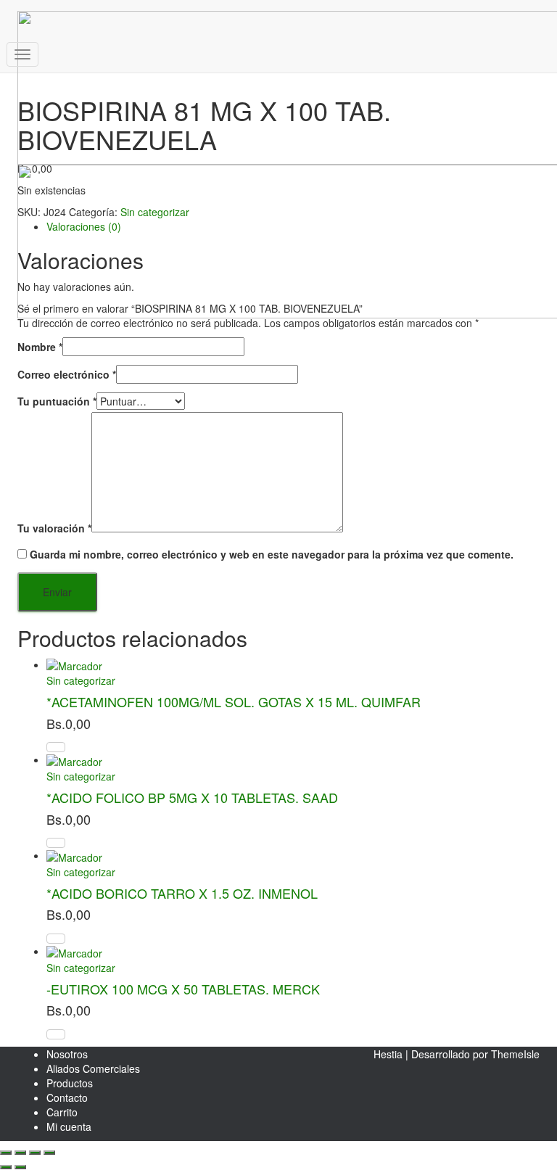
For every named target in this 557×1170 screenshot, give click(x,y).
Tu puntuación (56, 401)
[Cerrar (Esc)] (49, 1152)
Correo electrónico (66, 374)
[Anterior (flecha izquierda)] (6, 1167)
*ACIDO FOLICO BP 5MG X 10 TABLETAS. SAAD (192, 797)
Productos (69, 1083)
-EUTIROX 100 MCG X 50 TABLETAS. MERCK (183, 988)
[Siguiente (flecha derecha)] (20, 1167)
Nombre (39, 346)
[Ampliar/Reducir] (6, 1152)
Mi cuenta (68, 1126)
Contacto (67, 1097)
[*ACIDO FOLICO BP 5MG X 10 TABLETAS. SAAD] (74, 759)
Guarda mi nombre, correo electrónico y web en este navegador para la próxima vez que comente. (271, 554)
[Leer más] (55, 747)
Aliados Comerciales (93, 1068)
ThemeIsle (515, 1054)
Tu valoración (54, 528)
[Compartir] (35, 1152)
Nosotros (67, 1054)
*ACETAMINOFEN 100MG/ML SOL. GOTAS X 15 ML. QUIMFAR (233, 701)
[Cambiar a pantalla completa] (20, 1152)
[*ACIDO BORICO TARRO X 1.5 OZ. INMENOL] (74, 855)
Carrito (62, 1112)
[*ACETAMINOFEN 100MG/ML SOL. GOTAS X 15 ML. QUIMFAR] (74, 664)
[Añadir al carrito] (55, 939)
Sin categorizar (80, 680)
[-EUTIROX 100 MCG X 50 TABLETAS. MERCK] (74, 951)
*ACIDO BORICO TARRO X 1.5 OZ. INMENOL (182, 892)
